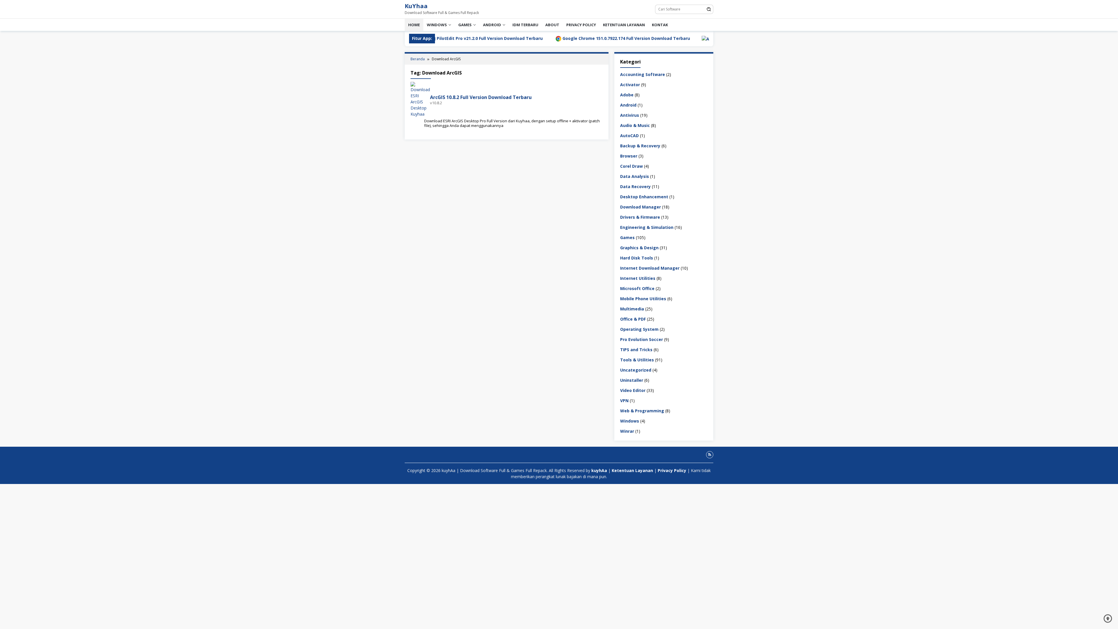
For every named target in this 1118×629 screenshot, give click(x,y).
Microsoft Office (637, 288)
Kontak (660, 24)
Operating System (639, 329)
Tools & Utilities (637, 360)
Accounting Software (642, 74)
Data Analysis (634, 176)
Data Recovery (635, 186)
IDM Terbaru (525, 24)
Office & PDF (633, 319)
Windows (437, 24)
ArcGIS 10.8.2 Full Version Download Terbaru (481, 97)
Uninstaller (631, 380)
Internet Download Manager (650, 268)
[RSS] (709, 454)
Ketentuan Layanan (624, 24)
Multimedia (632, 309)
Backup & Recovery (640, 146)
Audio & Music (635, 125)
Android (492, 24)
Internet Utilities (637, 278)
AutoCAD (629, 135)
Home (414, 24)
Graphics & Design (639, 247)
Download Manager (640, 207)
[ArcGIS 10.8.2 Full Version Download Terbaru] (420, 99)
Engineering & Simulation (646, 227)
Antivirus (629, 115)
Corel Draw (631, 166)
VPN (624, 400)
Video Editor (632, 390)
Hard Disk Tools (636, 258)
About (552, 24)
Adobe (627, 95)
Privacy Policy (581, 24)
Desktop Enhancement (644, 196)
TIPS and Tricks (636, 349)
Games (465, 24)
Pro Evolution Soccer (641, 339)
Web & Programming (642, 411)
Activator (630, 84)
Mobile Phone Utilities (643, 298)
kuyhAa (599, 470)
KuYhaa (416, 6)
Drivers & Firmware (640, 217)
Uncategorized (635, 370)
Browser (628, 156)
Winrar (627, 431)
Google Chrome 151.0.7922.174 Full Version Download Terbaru (578, 38)
